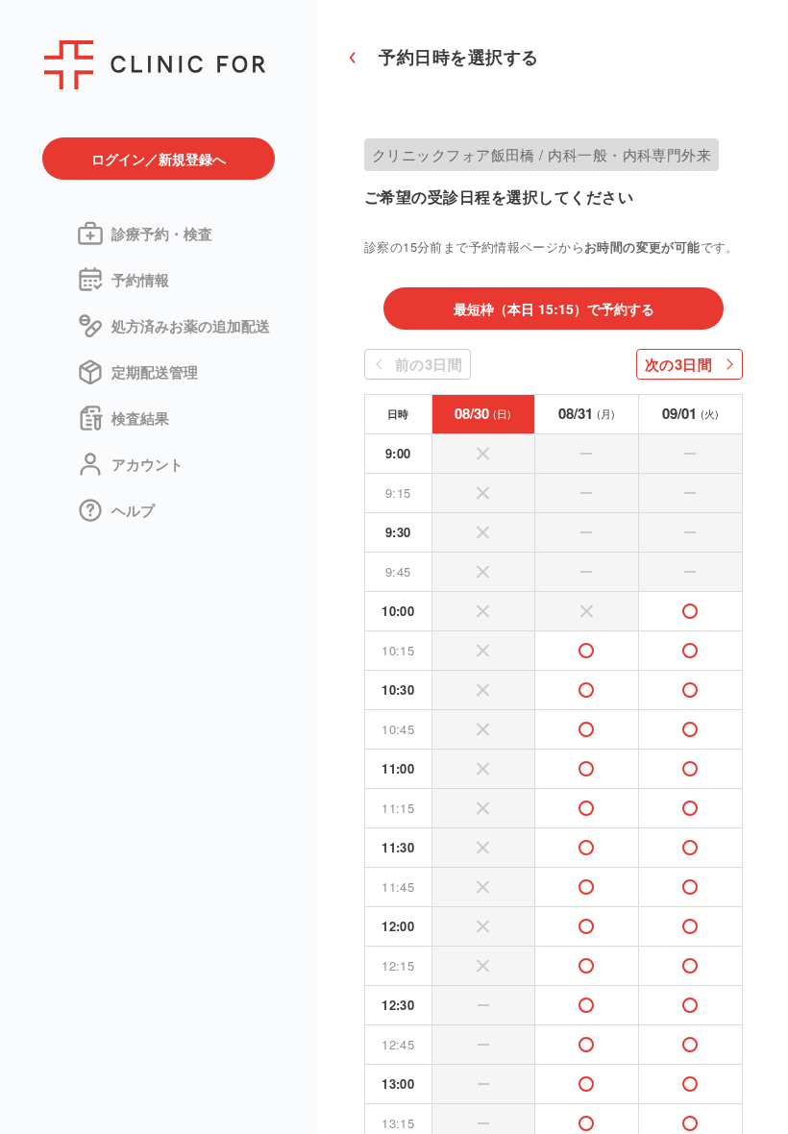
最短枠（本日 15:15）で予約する (554, 308)
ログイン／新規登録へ (158, 158)
